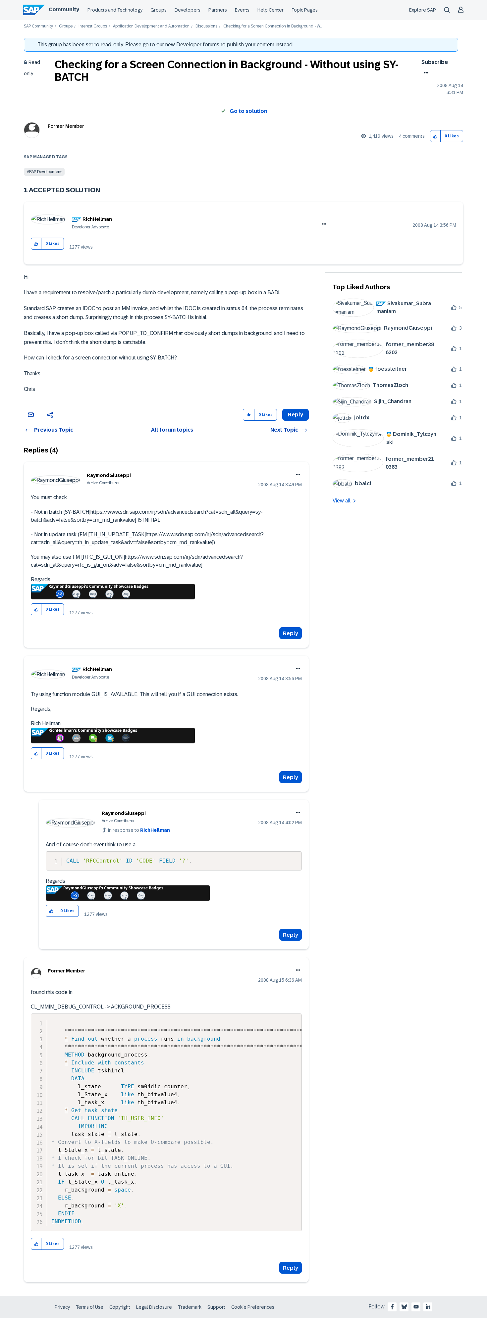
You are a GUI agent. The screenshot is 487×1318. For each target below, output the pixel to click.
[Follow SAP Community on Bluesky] (404, 1306)
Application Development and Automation (151, 26)
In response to (139, 830)
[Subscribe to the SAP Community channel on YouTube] (416, 1306)
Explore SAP (422, 10)
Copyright (119, 1307)
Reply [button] (295, 414)
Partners (217, 10)
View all (342, 500)
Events (242, 10)
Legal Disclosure (154, 1307)
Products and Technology (114, 10)
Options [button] (424, 73)
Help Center (270, 10)
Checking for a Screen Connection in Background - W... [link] (272, 26)
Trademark (189, 1307)
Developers (187, 10)
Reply (290, 633)
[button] (435, 136)
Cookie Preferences (252, 1307)
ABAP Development (44, 171)
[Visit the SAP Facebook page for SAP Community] (392, 1306)
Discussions (206, 26)
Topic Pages (305, 10)
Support (216, 1307)
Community (64, 9)
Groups (158, 10)
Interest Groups (93, 26)
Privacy (62, 1307)
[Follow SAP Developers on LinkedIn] (428, 1306)
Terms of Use (89, 1307)
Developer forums (197, 44)
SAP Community (38, 26)
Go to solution (248, 111)
